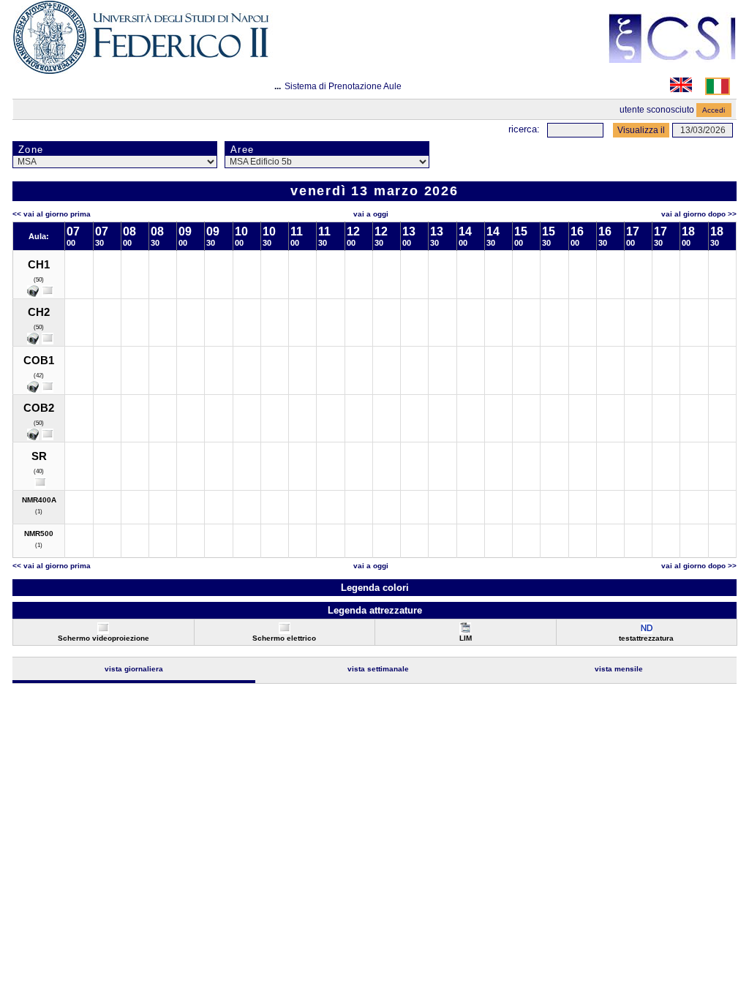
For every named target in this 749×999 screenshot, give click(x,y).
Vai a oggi (370, 214)
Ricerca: (524, 129)
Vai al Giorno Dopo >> (699, 214)
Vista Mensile (619, 669)
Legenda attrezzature (375, 610)
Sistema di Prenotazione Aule (343, 86)
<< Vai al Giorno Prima (51, 214)
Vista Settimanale (378, 669)
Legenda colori (375, 587)
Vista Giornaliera (134, 669)
